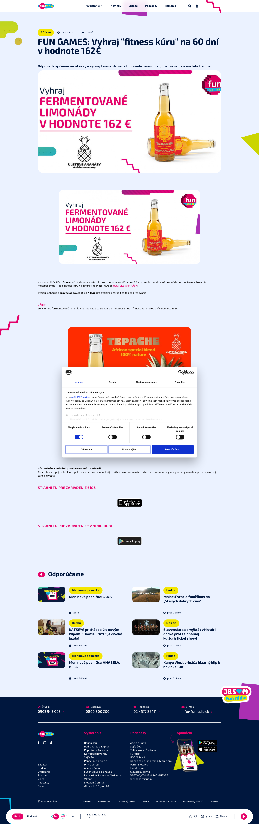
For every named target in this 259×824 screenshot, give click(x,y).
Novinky (116, 6)
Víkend (88, 779)
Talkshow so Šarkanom (144, 750)
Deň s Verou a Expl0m (97, 746)
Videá (41, 779)
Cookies (214, 801)
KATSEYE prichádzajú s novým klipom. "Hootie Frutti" (95, 634)
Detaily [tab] (112, 382)
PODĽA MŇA (137, 757)
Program (43, 775)
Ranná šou (90, 743)
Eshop (41, 786)
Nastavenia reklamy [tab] (146, 382)
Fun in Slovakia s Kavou (98, 772)
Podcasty (151, 6)
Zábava (42, 764)
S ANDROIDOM (99, 526)
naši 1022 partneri (81, 397)
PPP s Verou (91, 764)
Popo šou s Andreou (96, 750)
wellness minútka (141, 779)
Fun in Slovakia (139, 764)
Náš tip (171, 623)
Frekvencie (104, 801)
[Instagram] (44, 742)
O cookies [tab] (180, 382)
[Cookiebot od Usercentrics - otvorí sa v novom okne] (180, 372)
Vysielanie (93, 6)
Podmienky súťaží (192, 801)
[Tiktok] (51, 742)
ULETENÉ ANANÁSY (125, 286)
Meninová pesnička (86, 590)
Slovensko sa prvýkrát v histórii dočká (189, 634)
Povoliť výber (129, 449)
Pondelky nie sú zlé (95, 761)
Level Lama (137, 768)
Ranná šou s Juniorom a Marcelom (151, 761)
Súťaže (133, 6)
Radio (17, 816)
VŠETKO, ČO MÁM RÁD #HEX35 (149, 775)
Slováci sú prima (94, 782)
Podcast (32, 816)
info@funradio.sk (195, 712)
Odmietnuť (86, 449)
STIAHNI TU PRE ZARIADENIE (62, 526)
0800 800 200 (97, 712)
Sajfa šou (89, 757)
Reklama (170, 6)
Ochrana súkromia (166, 801)
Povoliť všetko (172, 449)
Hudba (170, 590)
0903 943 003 (49, 712)
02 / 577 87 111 (145, 712)
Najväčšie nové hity (95, 754)
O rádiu (87, 801)
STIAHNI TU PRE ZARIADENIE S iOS (67, 488)
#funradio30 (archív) (96, 786)
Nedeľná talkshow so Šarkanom (103, 775)
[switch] (112, 437)
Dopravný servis (126, 801)
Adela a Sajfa (92, 768)
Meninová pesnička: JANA (90, 597)
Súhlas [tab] (79, 382)
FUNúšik (135, 754)
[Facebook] (38, 742)
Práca (146, 801)
